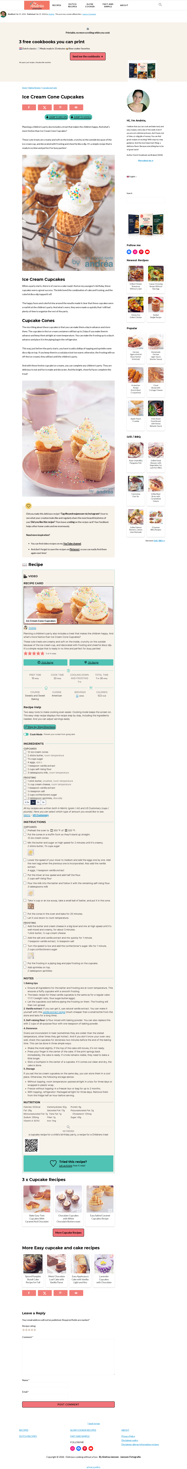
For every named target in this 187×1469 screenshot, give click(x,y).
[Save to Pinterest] (60, 107)
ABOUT (124, 5)
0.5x (27, 802)
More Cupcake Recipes (68, 1232)
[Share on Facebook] (29, 107)
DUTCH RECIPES (72, 5)
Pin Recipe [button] (93, 662)
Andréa (32, 627)
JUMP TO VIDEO (82, 117)
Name (25, 1380)
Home (24, 88)
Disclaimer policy (129, 1440)
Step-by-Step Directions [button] (41, 727)
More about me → (145, 160)
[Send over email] (76, 107)
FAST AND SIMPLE (108, 5)
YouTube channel (72, 543)
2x (38, 802)
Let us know (65, 1165)
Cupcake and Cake (49, 88)
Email (25, 1391)
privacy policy (93, 1467)
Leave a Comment (89, 14)
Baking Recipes (34, 88)
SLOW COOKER (90, 5)
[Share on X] (45, 107)
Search (129, 193)
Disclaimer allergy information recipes (140, 1444)
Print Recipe (47, 662)
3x (43, 802)
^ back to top (93, 1423)
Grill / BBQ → (159, 541)
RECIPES (56, 5)
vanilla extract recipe (54, 1012)
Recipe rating (28, 1326)
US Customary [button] (41, 815)
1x (33, 802)
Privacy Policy (128, 1436)
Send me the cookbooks (86, 56)
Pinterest (75, 549)
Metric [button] (27, 815)
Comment (27, 1337)
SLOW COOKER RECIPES (83, 1430)
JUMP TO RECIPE (58, 117)
